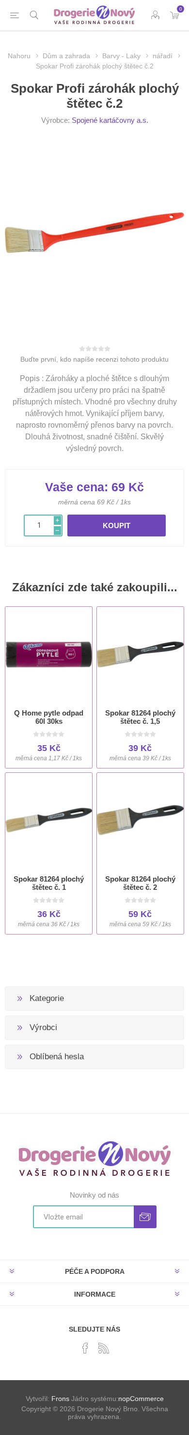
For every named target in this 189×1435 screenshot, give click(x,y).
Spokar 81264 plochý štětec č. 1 (49, 883)
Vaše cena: (76, 487)
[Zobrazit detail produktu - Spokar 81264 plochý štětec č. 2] (140, 820)
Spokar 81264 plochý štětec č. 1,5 (140, 717)
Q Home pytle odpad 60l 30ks (48, 717)
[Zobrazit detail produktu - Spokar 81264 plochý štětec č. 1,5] (140, 654)
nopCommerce (141, 1398)
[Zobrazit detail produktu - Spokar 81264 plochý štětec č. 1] (48, 820)
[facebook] (85, 1348)
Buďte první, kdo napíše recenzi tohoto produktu (94, 359)
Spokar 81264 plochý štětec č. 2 (140, 883)
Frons (60, 1398)
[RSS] (103, 1348)
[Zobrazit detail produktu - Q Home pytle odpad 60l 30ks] (48, 654)
